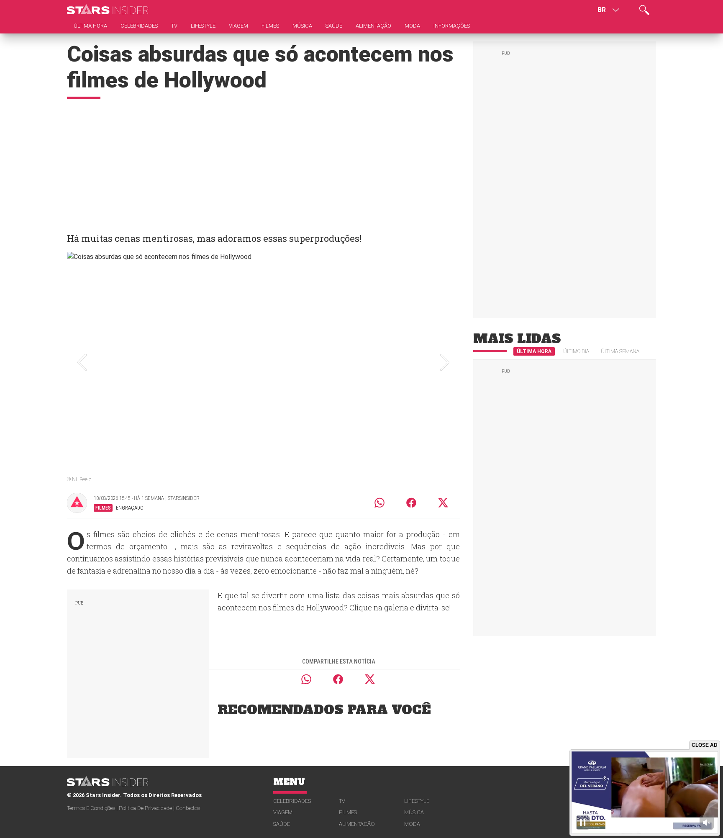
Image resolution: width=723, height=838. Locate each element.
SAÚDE (281, 824)
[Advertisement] (263, 161)
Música (414, 812)
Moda (412, 824)
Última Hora (534, 351)
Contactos (188, 808)
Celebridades (292, 801)
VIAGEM (282, 812)
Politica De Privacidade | (147, 808)
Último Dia (576, 351)
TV (342, 801)
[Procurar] (644, 10)
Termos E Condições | (93, 808)
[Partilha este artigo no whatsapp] (379, 502)
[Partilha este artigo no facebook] (411, 502)
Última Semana (620, 351)
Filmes (348, 812)
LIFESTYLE (416, 801)
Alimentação (357, 824)
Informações (451, 26)
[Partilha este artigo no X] (443, 502)
